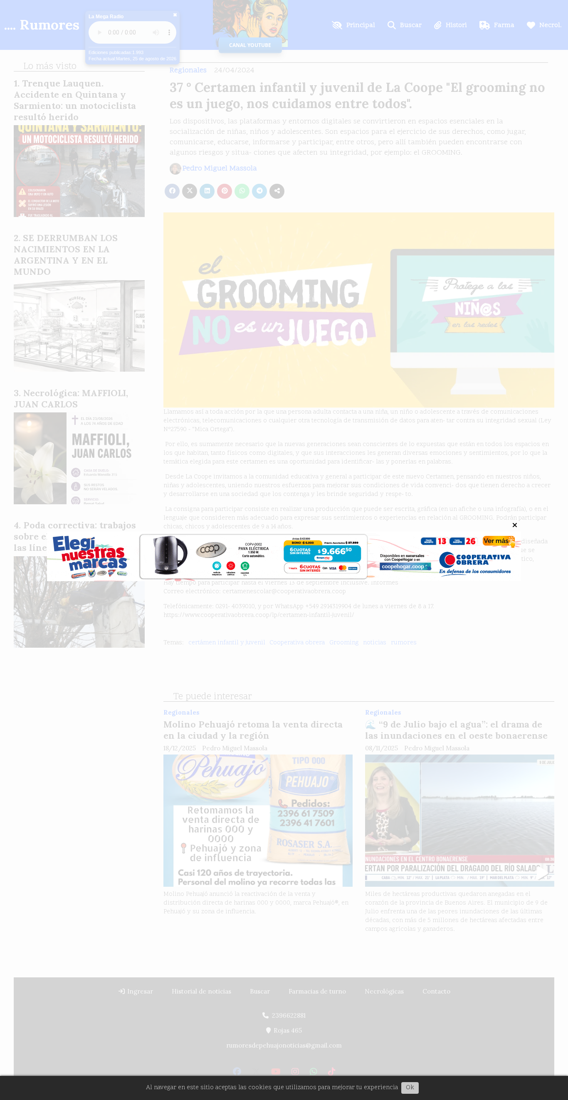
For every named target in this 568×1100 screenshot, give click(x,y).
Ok (410, 1087)
